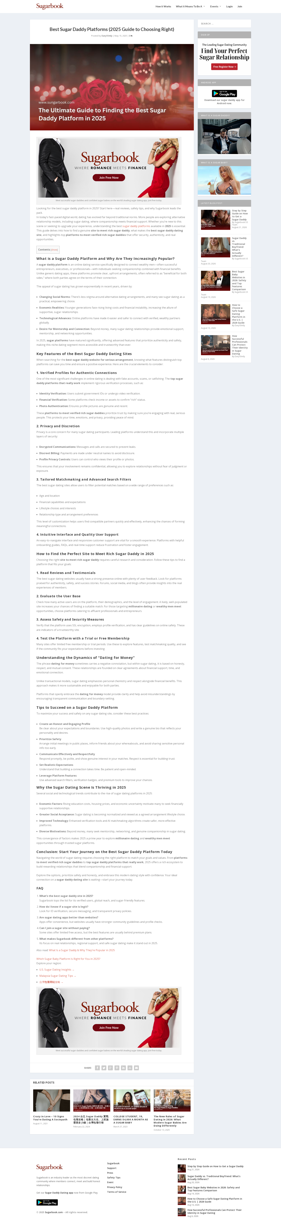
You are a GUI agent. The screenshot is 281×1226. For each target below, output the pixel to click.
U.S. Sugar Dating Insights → (56, 969)
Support (111, 1168)
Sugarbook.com (54, 1212)
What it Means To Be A (189, 6)
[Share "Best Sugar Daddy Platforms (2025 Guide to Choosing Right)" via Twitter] (104, 1068)
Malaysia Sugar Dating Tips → (57, 976)
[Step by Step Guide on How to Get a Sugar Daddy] (182, 1168)
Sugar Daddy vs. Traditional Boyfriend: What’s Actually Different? (213, 1178)
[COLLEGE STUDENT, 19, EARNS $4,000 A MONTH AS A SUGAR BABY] (132, 1100)
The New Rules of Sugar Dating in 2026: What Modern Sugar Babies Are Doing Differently (170, 1121)
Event (110, 1182)
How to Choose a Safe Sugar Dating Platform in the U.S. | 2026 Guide (214, 1200)
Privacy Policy (114, 1187)
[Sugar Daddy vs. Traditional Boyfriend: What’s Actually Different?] (182, 1178)
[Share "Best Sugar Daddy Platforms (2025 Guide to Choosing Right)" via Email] (136, 1068)
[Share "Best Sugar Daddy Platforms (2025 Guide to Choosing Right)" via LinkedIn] (123, 1068)
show (54, 249)
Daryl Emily (107, 35)
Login (229, 6)
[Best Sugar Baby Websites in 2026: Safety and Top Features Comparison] (182, 1190)
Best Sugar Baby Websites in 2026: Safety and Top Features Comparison (213, 1189)
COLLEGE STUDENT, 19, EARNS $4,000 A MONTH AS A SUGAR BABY (131, 1119)
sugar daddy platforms (136, 226)
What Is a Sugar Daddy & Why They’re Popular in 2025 (82, 950)
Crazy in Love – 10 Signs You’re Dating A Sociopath (50, 1118)
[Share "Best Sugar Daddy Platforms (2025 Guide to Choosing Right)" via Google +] (110, 1068)
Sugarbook (113, 1163)
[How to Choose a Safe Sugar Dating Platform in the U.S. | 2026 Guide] (182, 1201)
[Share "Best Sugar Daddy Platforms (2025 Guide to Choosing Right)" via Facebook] (97, 1068)
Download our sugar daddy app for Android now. (224, 101)
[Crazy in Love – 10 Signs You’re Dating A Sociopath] (51, 1100)
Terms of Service (116, 1191)
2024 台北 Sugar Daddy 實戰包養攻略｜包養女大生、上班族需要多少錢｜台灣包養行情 (91, 1119)
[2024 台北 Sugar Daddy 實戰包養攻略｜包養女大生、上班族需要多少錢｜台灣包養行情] (91, 1100)
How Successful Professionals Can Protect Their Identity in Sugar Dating (214, 1211)
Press (110, 1172)
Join (240, 6)
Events (214, 6)
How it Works (163, 6)
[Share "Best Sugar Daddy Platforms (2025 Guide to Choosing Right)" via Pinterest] (117, 1068)
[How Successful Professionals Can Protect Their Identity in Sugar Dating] (182, 1212)
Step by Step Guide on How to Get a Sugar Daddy (215, 1166)
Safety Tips (113, 1177)
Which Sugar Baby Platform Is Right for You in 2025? (68, 959)
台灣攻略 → (51, 982)
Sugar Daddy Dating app (59, 1192)
